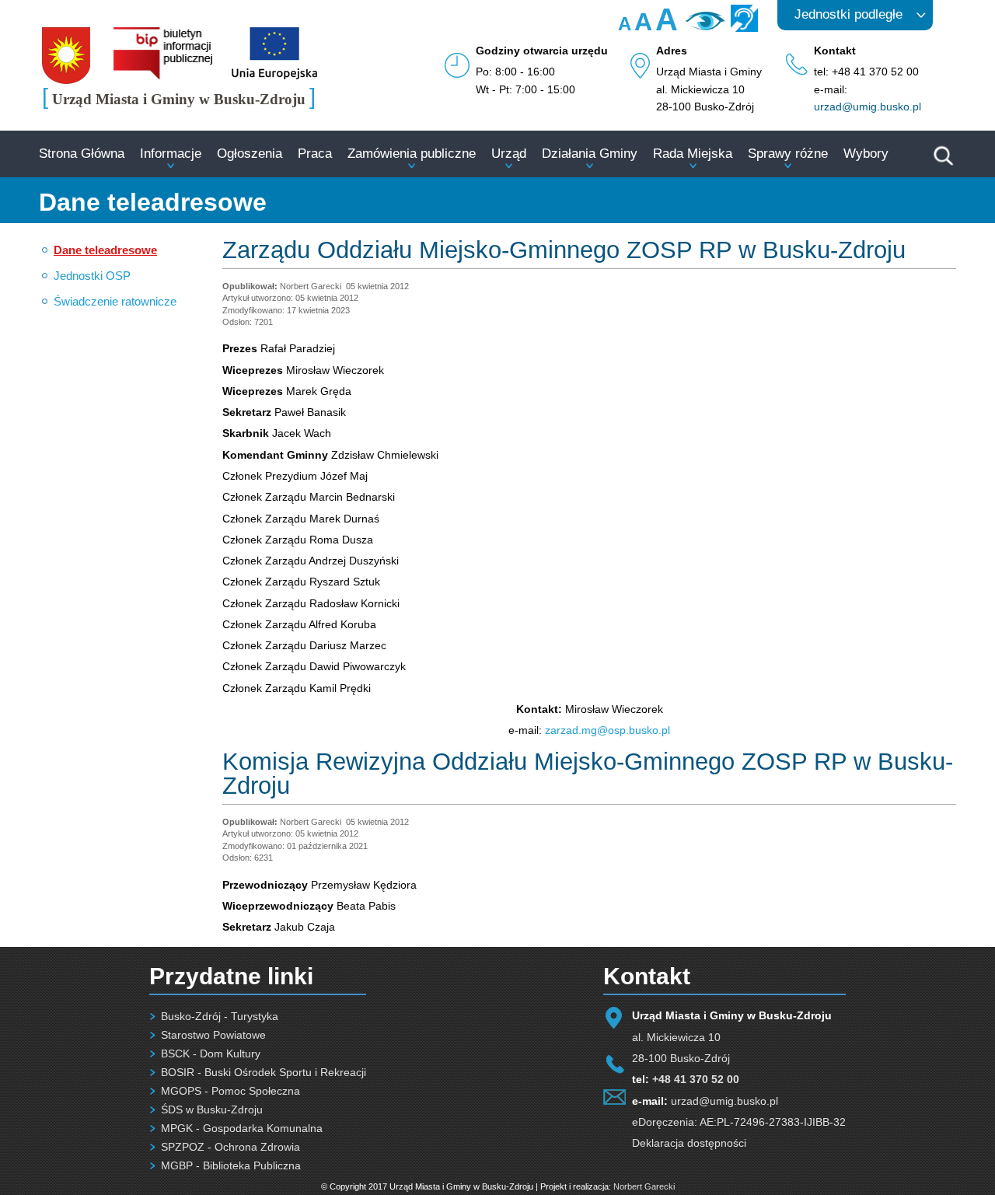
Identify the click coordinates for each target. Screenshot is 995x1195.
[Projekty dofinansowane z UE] (274, 75)
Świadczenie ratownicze (115, 301)
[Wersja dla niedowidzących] (703, 26)
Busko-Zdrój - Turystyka (219, 1016)
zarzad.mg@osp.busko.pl (607, 730)
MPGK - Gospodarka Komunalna (242, 1128)
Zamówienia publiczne (411, 153)
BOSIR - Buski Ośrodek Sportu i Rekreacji (263, 1072)
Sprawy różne (788, 153)
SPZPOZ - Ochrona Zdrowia (230, 1147)
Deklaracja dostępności (689, 1143)
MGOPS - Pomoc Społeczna (230, 1091)
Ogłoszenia (249, 153)
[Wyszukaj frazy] (942, 163)
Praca (315, 153)
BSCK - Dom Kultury (210, 1053)
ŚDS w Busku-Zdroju (212, 1109)
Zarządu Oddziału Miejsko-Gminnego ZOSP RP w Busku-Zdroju (564, 250)
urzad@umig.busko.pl (867, 106)
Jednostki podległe (848, 14)
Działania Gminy (589, 153)
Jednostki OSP (92, 275)
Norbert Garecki (644, 1186)
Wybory (866, 153)
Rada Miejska (692, 153)
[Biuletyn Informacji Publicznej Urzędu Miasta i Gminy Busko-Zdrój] (162, 75)
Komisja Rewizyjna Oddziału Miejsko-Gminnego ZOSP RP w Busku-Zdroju (587, 773)
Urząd (508, 153)
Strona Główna (81, 153)
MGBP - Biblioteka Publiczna (231, 1165)
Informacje (170, 153)
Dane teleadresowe (105, 250)
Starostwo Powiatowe (213, 1035)
